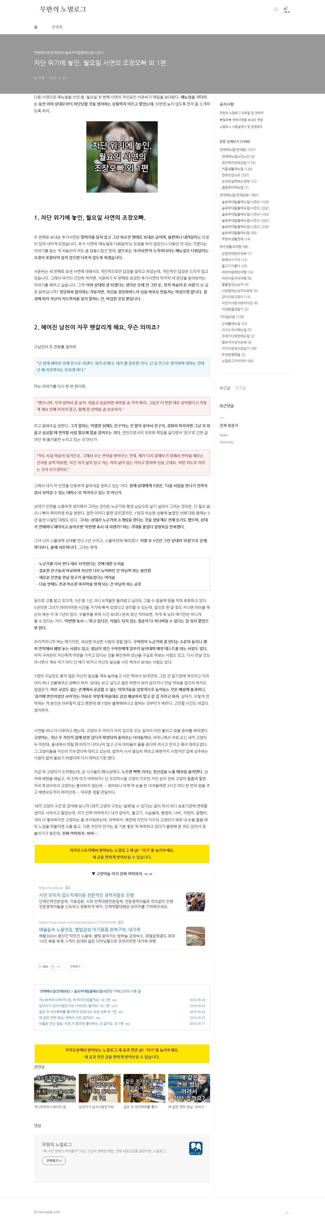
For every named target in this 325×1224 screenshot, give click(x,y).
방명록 (57, 27)
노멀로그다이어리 (238, 361)
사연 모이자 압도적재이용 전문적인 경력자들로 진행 (86, 894)
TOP (287, 1213)
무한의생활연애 (236, 239)
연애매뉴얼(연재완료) (55, 991)
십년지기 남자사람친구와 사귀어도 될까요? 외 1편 (74, 1006)
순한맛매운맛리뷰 (237, 253)
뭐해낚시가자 (234, 260)
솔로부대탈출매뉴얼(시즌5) (93, 991)
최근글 (225, 388)
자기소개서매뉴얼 (237, 330)
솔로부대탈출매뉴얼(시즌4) (245, 214)
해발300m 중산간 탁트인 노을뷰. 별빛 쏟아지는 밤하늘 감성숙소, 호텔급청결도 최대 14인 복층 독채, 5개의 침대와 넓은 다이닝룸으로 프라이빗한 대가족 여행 (107, 938)
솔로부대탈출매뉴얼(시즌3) (245, 220)
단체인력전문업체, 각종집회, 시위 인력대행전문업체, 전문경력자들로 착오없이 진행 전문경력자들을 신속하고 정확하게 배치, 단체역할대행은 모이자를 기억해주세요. (106, 904)
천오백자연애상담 (239, 163)
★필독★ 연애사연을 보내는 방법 (241, 120)
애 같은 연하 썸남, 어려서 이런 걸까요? (66, 1017)
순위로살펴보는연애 (239, 181)
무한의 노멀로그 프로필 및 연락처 (241, 113)
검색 (276, 9)
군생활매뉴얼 (234, 324)
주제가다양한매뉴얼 (238, 336)
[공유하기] (53, 966)
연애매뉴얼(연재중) (238, 149)
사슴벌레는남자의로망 (240, 291)
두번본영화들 (234, 354)
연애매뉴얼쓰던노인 (238, 156)
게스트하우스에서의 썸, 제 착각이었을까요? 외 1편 (74, 1000)
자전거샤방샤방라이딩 (240, 303)
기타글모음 (232, 317)
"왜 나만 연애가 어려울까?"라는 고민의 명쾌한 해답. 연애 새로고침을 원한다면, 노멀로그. (104, 1151)
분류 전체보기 (235, 141)
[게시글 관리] (59, 966)
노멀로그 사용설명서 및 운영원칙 (241, 126)
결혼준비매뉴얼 (235, 187)
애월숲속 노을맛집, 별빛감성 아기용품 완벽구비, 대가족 (89, 929)
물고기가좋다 (234, 266)
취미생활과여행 (234, 247)
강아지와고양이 (236, 297)
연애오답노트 (235, 175)
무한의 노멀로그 (63, 9)
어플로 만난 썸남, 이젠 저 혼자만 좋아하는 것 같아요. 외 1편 (81, 1023)
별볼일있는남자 (235, 284)
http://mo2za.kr (51, 888)
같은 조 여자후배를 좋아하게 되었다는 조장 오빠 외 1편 (78, 1012)
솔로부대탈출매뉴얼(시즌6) (245, 202)
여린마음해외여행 (238, 272)
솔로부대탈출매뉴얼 (239, 233)
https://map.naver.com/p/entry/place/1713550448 (77, 922)
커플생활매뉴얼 (237, 169)
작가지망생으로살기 (239, 348)
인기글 (240, 388)
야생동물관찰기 (235, 309)
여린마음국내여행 (237, 278)
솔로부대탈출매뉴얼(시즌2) (245, 227)
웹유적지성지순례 (237, 342)
